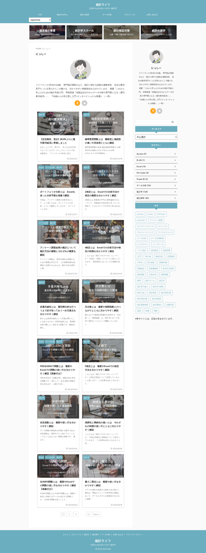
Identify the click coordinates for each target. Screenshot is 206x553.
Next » (96, 514)
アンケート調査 (156, 220)
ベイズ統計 (141, 250)
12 (88, 514)
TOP (40, 14)
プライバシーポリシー (134, 534)
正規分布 (152, 274)
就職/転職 (163, 262)
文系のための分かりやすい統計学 (103, 545)
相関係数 (164, 274)
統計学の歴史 (158, 286)
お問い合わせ (152, 14)
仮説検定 (154, 250)
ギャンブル (162, 226)
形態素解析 (153, 268)
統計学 (162, 280)
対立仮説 (151, 262)
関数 (155, 311)
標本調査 (140, 274)
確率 (139, 280)
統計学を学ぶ (62, 14)
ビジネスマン (142, 244)
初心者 (148, 256)
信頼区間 (166, 250)
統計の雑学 (84, 14)
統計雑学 (95, 534)
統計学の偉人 (142, 286)
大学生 (140, 262)
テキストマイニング (145, 232)
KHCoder (161, 214)
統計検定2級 (166, 292)
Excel (150, 214)
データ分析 (107, 14)
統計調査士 (157, 305)
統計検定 (152, 292)
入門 (139, 256)
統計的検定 (156, 298)
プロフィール (129, 14)
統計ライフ (103, 4)
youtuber (141, 220)
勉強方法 (159, 256)
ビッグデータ (158, 244)
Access (140, 214)
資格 (139, 311)
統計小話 (140, 292)
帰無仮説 (140, 268)
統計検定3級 (142, 298)
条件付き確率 (168, 268)
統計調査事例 (142, 305)
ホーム (65, 534)
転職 (147, 311)
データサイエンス (165, 232)
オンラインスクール (145, 226)
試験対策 (170, 305)
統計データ (150, 280)
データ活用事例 (157, 238)
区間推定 (171, 256)
